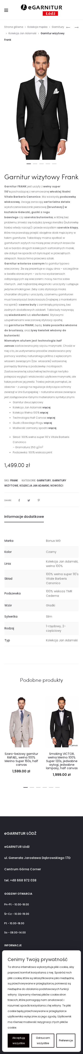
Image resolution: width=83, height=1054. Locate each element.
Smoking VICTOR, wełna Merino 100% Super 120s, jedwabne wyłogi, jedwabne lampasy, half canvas (62, 761)
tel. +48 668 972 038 (20, 880)
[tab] (41, 516)
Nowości (56, 485)
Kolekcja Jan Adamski (22, 33)
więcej (46, 407)
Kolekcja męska (37, 27)
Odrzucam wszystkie (43, 1040)
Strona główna (13, 27)
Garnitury (58, 27)
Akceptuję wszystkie (18, 1040)
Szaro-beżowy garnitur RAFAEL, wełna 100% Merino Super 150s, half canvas (21, 759)
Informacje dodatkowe (24, 516)
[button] (29, 163)
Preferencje (66, 1040)
